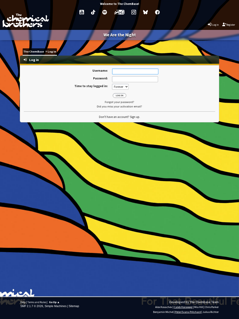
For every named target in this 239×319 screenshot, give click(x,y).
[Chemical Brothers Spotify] (104, 12)
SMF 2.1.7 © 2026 (31, 306)
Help (23, 302)
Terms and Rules (36, 302)
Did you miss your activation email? (119, 106)
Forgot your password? (119, 102)
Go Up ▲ (54, 302)
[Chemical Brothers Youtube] (81, 12)
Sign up (134, 117)
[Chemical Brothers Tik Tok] (93, 12)
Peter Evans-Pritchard (188, 312)
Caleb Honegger (183, 307)
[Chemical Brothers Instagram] (133, 12)
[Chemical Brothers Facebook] (157, 12)
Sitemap (74, 306)
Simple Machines (56, 306)
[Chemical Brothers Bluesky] (145, 12)
